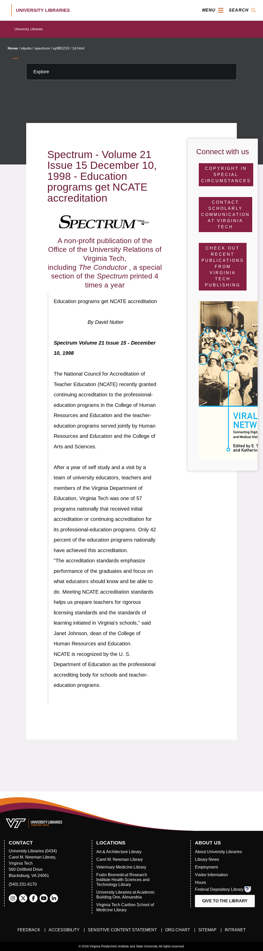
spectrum (42, 48)
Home (13, 48)
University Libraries (28, 29)
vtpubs (26, 48)
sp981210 (61, 48)
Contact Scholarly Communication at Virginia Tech (225, 214)
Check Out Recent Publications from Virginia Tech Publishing (222, 266)
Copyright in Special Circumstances (226, 174)
